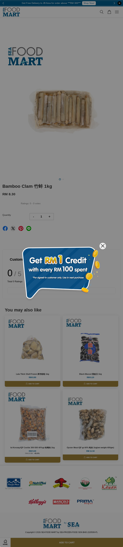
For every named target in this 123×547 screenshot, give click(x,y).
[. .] (61, 273)
